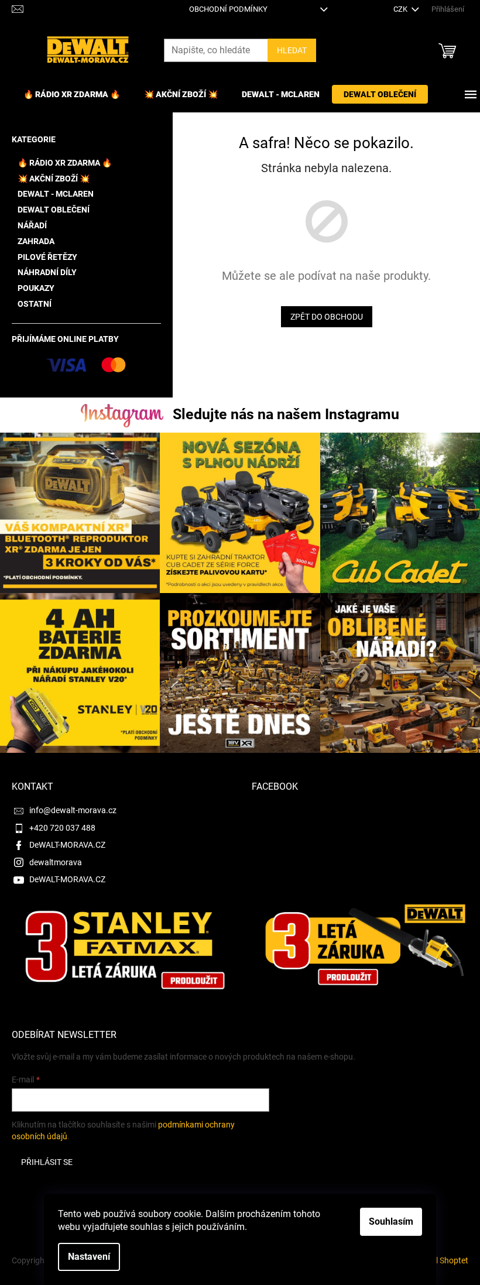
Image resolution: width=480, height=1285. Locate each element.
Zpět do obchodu (326, 316)
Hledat (292, 50)
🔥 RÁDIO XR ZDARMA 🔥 (65, 162)
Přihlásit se (47, 1162)
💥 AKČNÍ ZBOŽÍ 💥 (54, 178)
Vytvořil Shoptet (439, 1260)
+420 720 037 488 (62, 827)
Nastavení (89, 1256)
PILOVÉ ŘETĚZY (47, 257)
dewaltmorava (55, 862)
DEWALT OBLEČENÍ (54, 209)
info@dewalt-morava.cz (72, 810)
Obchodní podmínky (228, 9)
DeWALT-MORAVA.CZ (67, 844)
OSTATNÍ (35, 304)
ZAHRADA (36, 241)
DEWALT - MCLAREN (56, 193)
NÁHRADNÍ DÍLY (47, 272)
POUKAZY (36, 288)
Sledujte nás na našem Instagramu (286, 414)
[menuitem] (72, 94)
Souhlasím (391, 1221)
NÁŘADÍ (32, 225)
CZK (401, 9)
